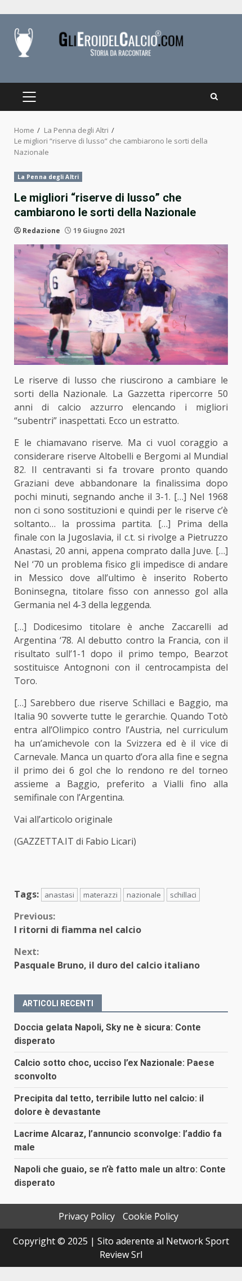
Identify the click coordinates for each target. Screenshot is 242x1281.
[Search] (214, 97)
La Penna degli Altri (48, 177)
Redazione (41, 230)
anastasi (59, 895)
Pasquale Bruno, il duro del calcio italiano (107, 958)
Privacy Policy (87, 1216)
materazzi (100, 895)
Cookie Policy (150, 1216)
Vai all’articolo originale (63, 819)
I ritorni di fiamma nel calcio (77, 923)
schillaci (183, 895)
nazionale (144, 895)
